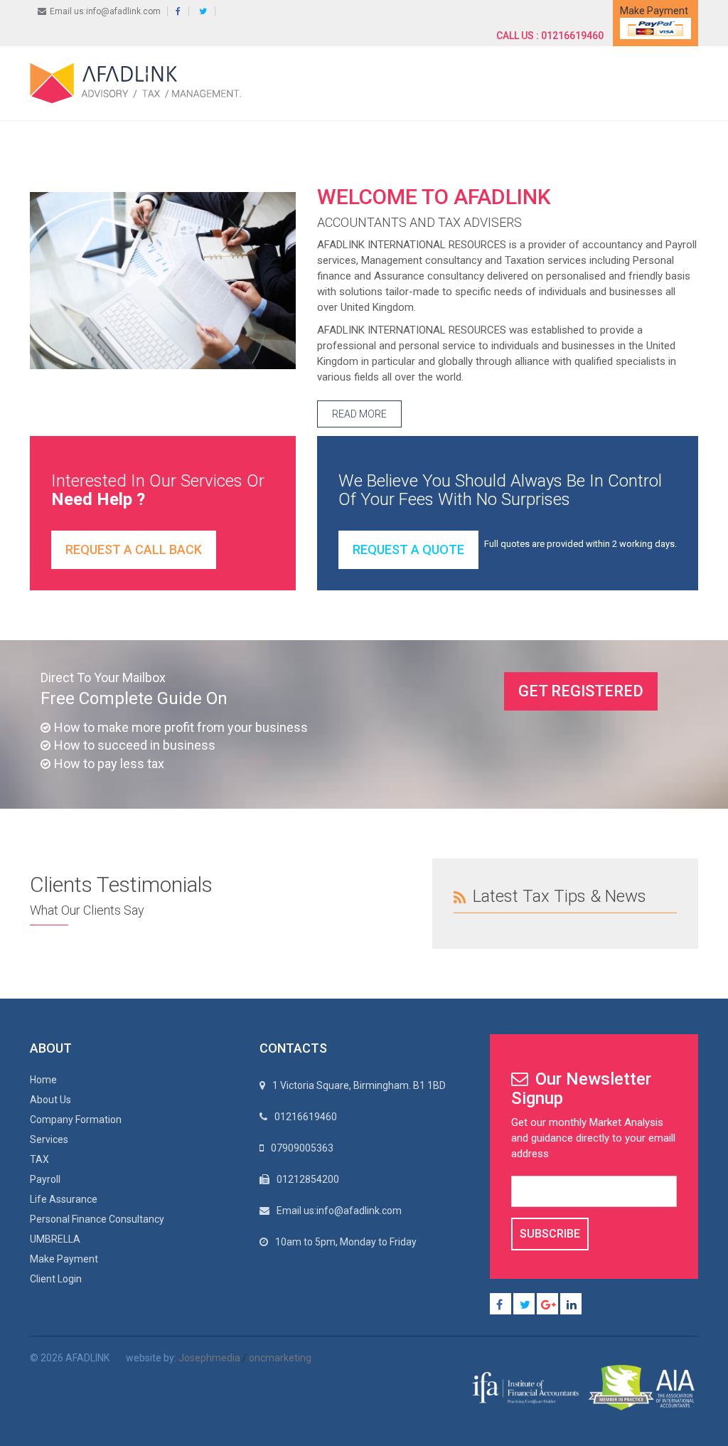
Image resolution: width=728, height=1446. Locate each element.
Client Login (56, 1279)
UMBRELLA (55, 1239)
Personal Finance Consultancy (97, 1219)
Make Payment (64, 1259)
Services (49, 1139)
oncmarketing (280, 1357)
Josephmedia (209, 1357)
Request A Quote (408, 549)
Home (43, 1079)
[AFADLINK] (139, 82)
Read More (359, 414)
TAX (39, 1159)
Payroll (45, 1179)
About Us (50, 1099)
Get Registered (580, 691)
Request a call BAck (133, 549)
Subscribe (550, 1233)
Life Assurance (63, 1199)
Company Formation (76, 1119)
